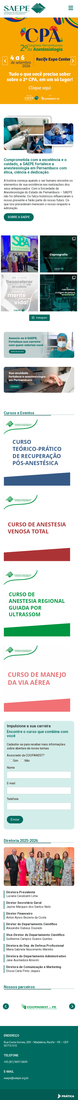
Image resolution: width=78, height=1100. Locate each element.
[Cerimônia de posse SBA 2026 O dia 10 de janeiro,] (19, 253)
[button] (5, 61)
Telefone (13, 799)
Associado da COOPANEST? (25, 755)
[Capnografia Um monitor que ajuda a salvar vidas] (58, 253)
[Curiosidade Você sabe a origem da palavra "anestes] (58, 292)
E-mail (11, 783)
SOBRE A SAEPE (19, 217)
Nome (11, 767)
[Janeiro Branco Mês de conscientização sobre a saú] (19, 292)
